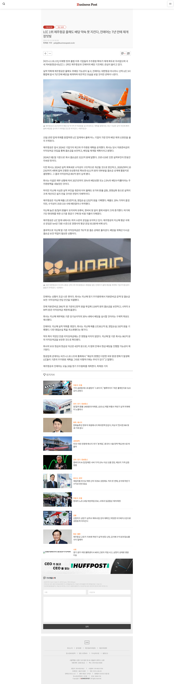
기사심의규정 (95, 653)
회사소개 (69, 648)
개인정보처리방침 (90, 648)
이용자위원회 (103, 648)
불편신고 (105, 653)
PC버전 (87, 642)
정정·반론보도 (83, 653)
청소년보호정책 (70, 653)
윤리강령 (78, 648)
